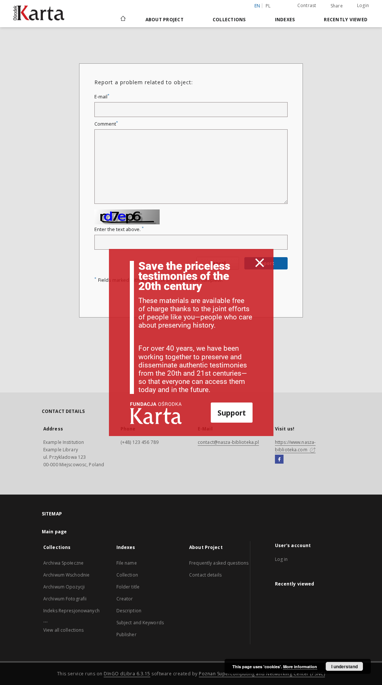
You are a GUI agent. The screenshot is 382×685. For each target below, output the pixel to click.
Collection (127, 575)
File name (126, 563)
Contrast (306, 5)
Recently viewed (345, 19)
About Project (164, 19)
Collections (229, 19)
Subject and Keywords (140, 622)
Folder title (128, 587)
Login (363, 5)
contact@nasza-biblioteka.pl (228, 442)
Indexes (285, 19)
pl (268, 5)
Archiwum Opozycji (64, 587)
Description (128, 610)
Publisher (126, 634)
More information (300, 666)
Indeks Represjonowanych (71, 610)
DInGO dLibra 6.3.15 (127, 673)
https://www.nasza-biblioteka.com (295, 446)
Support (231, 413)
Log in (281, 559)
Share (337, 6)
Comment (106, 124)
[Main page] (122, 19)
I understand (344, 666)
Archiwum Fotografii (65, 599)
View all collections (63, 630)
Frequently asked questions (218, 563)
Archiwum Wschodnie (66, 575)
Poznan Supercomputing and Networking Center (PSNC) (262, 673)
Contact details (205, 575)
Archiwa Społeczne (63, 563)
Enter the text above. (119, 229)
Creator (124, 599)
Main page (54, 531)
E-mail (101, 97)
